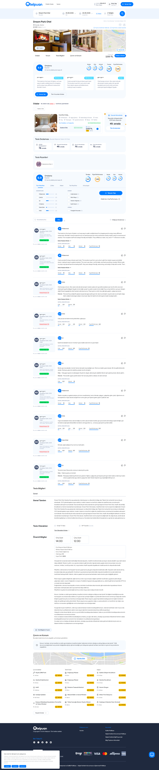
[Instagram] (34, 743)
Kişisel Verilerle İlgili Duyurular (114, 737)
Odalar (37, 56)
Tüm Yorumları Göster (57, 94)
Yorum (48, 56)
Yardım (58, 4)
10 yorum (44, 27)
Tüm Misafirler (40, 185)
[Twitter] (38, 743)
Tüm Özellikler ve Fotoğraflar (66, 123)
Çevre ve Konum (75, 56)
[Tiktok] (47, 743)
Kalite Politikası (109, 730)
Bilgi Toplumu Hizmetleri (112, 740)
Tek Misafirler (73, 185)
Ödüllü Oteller (50, 4)
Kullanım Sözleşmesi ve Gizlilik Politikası (64, 766)
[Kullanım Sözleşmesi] (64, 221)
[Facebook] (42, 743)
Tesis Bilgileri (60, 56)
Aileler (62, 185)
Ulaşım (99, 670)
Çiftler (52, 185)
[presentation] (36, 122)
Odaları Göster (120, 55)
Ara (58, 220)
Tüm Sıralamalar (115, 128)
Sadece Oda (40, 108)
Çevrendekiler (37, 670)
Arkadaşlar (86, 185)
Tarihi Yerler (68, 670)
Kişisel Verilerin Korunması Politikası (115, 734)
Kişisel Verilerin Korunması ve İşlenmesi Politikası (92, 766)
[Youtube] (51, 743)
